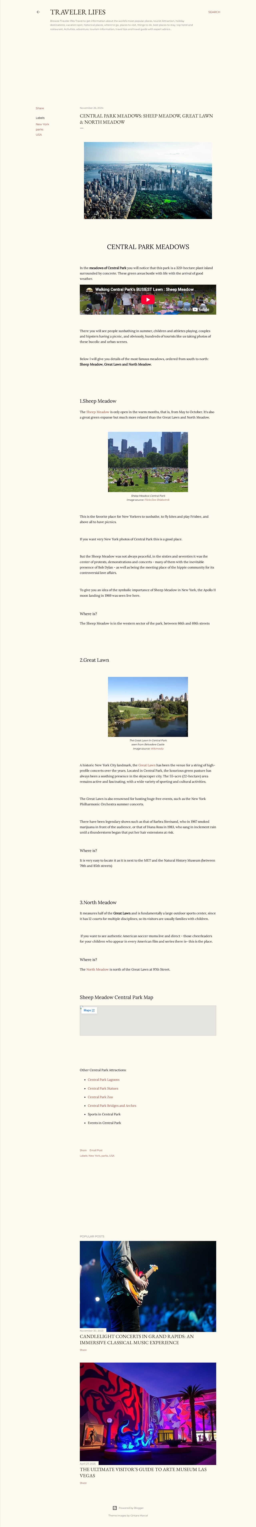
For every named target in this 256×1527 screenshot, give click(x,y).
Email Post (96, 1150)
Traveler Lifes (78, 12)
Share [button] (40, 108)
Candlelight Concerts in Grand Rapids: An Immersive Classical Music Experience (137, 1339)
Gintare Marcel (139, 1515)
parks (39, 129)
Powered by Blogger (131, 1507)
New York (42, 124)
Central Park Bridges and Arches (112, 1106)
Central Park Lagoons (103, 1080)
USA (39, 134)
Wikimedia (157, 748)
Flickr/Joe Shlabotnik (156, 499)
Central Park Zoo (100, 1097)
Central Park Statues (103, 1088)
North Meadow (97, 969)
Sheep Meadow (97, 412)
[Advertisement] (128, 68)
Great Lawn (147, 765)
